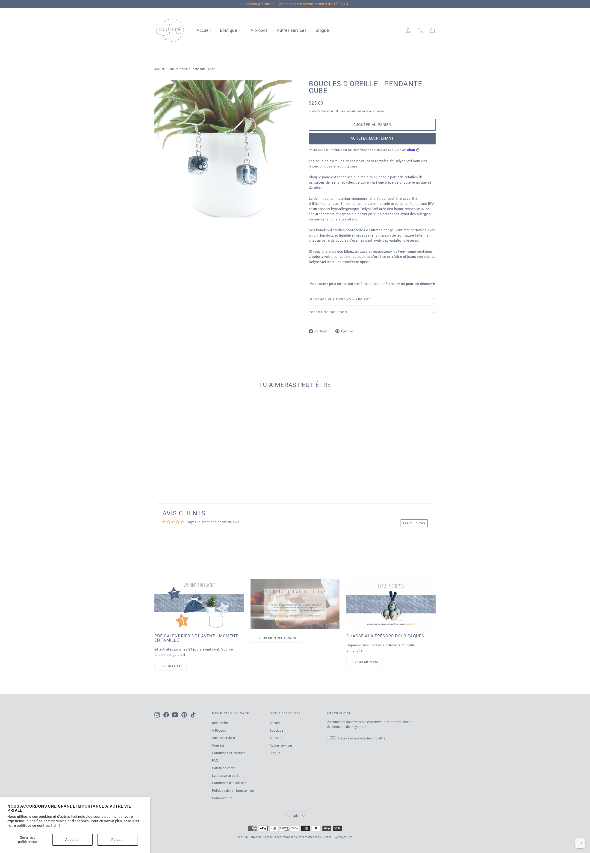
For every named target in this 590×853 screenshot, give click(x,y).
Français (292, 816)
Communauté (222, 798)
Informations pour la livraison (340, 298)
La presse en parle (225, 775)
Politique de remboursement (233, 790)
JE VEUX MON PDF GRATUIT (276, 638)
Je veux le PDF (170, 666)
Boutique (229, 30)
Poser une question (328, 312)
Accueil (204, 30)
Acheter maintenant (372, 138)
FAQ (215, 760)
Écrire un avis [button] (414, 523)
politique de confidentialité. (39, 826)
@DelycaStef (343, 837)
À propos (259, 30)
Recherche (220, 723)
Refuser (117, 840)
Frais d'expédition (321, 111)
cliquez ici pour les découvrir (411, 284)
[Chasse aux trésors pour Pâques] (391, 604)
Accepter (72, 840)
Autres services (292, 30)
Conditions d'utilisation (229, 783)
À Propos (219, 730)
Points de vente (223, 768)
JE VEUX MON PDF (364, 662)
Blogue (322, 30)
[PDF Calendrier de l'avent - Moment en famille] (199, 604)
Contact (218, 745)
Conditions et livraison (229, 753)
